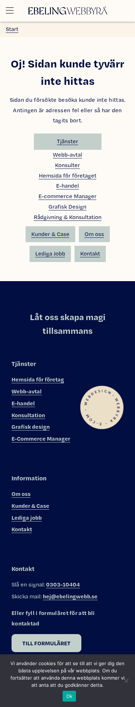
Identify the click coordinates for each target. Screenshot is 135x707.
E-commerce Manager (67, 196)
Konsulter (67, 165)
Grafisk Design (67, 206)
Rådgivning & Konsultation (68, 217)
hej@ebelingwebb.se (70, 596)
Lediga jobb (27, 517)
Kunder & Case (50, 234)
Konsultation (28, 415)
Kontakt (90, 253)
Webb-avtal (67, 154)
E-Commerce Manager (41, 438)
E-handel (67, 185)
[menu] (12, 10)
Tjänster (67, 141)
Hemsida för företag (38, 379)
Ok (69, 696)
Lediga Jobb (50, 253)
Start (12, 29)
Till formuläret (46, 643)
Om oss (94, 234)
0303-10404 (63, 584)
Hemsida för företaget (67, 175)
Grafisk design (31, 426)
